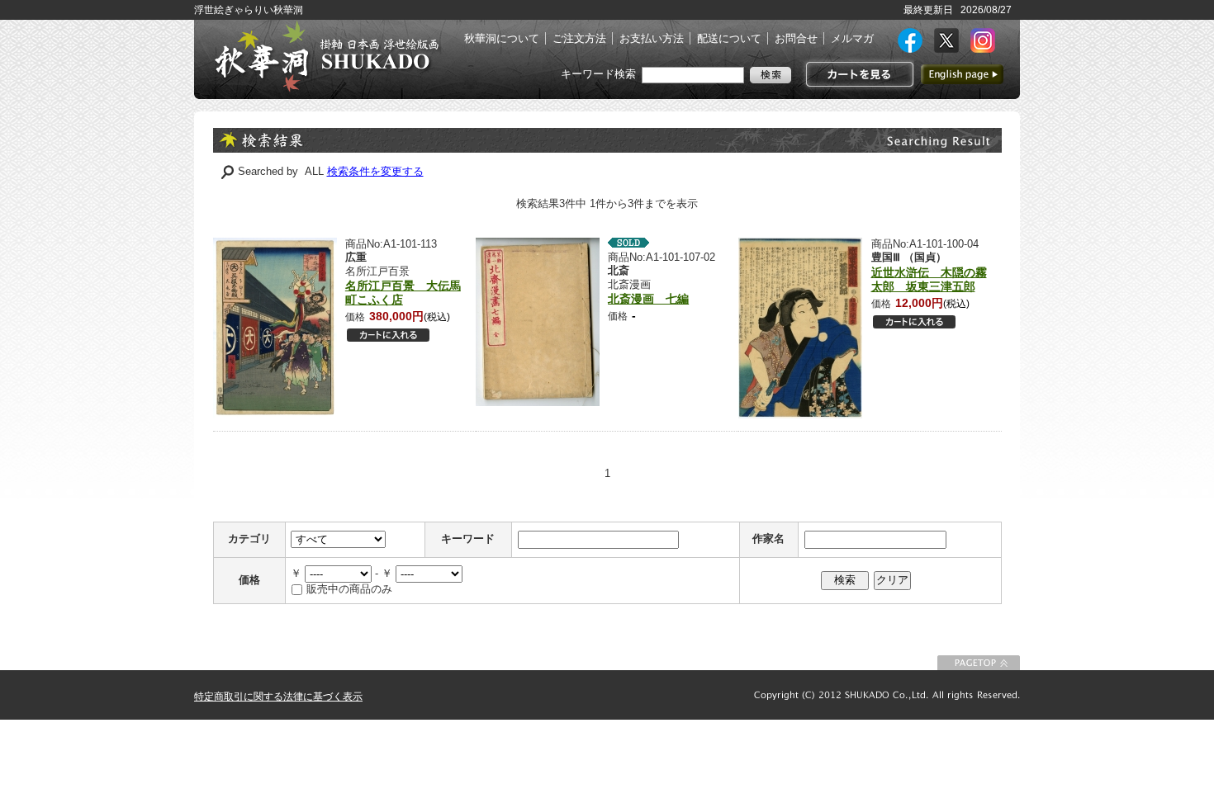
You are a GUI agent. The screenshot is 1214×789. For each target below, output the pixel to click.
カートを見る (857, 74)
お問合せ (796, 38)
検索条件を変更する (375, 171)
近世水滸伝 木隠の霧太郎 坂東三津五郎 (929, 279)
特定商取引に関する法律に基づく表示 (278, 696)
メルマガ (852, 38)
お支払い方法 (651, 38)
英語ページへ (962, 74)
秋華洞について (501, 38)
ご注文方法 (579, 38)
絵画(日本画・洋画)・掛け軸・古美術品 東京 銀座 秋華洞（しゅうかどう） (326, 56)
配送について (729, 38)
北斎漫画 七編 (648, 298)
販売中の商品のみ (349, 589)
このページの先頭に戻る (978, 662)
